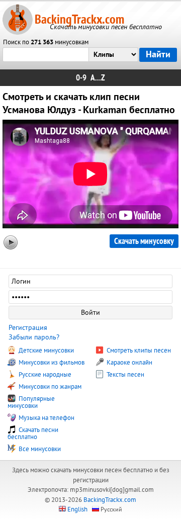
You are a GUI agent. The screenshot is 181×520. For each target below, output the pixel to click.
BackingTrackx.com (79, 19)
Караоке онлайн (128, 362)
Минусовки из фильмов (50, 362)
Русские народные (44, 374)
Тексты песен (124, 374)
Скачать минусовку (144, 241)
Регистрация (28, 327)
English (77, 509)
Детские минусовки (45, 350)
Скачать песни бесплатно (33, 433)
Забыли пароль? (34, 337)
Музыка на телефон (45, 417)
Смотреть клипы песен (138, 350)
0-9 (81, 77)
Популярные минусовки (31, 402)
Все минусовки (39, 449)
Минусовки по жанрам (49, 386)
